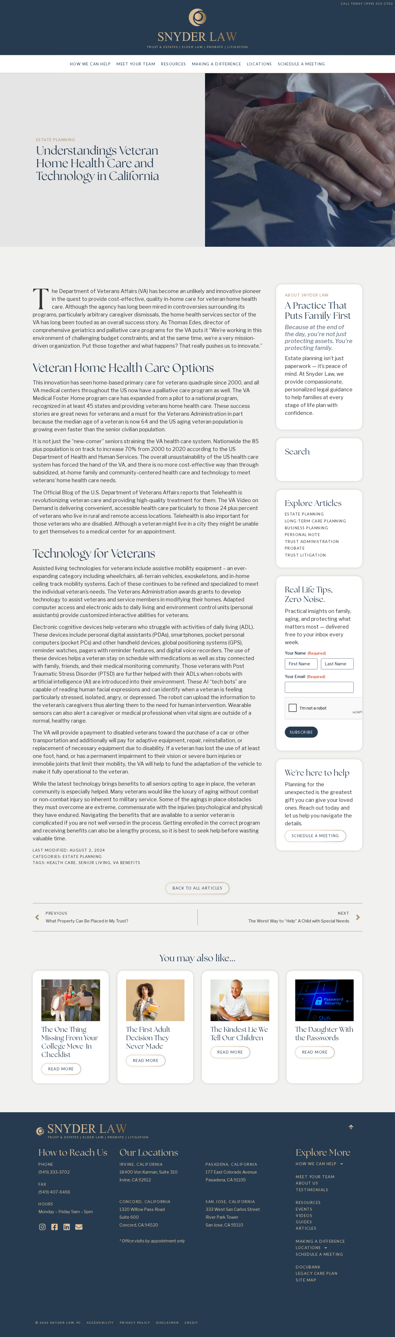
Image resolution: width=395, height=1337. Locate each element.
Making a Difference (216, 64)
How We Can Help (90, 64)
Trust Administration (312, 541)
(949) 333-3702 (378, 3)
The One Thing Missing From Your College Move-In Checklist (69, 1042)
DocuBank (308, 1267)
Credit (191, 1322)
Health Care (61, 862)
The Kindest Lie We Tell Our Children (239, 1033)
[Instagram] (42, 1227)
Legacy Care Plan (316, 1273)
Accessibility (100, 1322)
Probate (295, 548)
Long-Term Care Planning (315, 521)
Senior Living (95, 862)
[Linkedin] (66, 1227)
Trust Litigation (305, 555)
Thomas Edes (184, 322)
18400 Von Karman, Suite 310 (148, 1172)
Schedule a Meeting (301, 64)
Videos (304, 1215)
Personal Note (302, 534)
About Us (307, 1183)
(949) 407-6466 (54, 1192)
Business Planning (306, 528)
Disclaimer (167, 1322)
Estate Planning (55, 139)
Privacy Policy (135, 1322)
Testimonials (312, 1189)
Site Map (306, 1280)
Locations (259, 64)
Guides (304, 1222)
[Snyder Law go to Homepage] (197, 36)
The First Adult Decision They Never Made (148, 1038)
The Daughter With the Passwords (324, 1033)
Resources (173, 64)
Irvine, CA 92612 (135, 1180)
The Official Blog (53, 492)
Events (304, 1209)
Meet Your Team (136, 64)
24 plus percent (239, 508)
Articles (306, 1228)
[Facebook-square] (54, 1227)
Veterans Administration (196, 414)
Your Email (305, 676)
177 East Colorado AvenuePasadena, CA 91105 (231, 1172)
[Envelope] (79, 1227)
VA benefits (127, 862)
